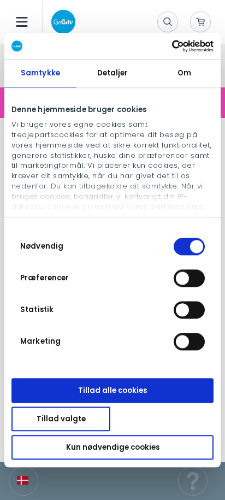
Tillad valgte (61, 419)
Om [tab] (184, 73)
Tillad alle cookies (112, 390)
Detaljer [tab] (112, 73)
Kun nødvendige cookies (112, 447)
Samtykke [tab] (40, 73)
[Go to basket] (200, 21)
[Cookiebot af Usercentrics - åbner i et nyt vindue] (166, 46)
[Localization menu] (23, 481)
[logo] (61, 22)
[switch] (189, 278)
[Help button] (193, 481)
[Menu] (22, 22)
